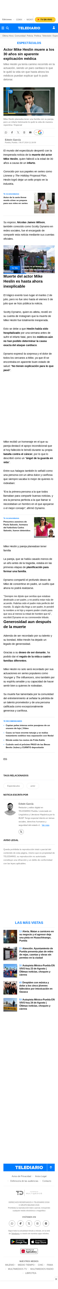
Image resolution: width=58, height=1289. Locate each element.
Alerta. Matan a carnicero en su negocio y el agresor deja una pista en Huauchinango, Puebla (36, 936)
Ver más (45, 825)
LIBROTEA (30, 1273)
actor (32, 786)
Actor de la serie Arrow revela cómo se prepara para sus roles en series (15, 200)
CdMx (19, 19)
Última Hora (8, 36)
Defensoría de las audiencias (24, 1181)
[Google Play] (19, 1242)
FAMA (50, 1265)
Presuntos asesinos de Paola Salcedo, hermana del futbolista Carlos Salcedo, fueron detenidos (16, 526)
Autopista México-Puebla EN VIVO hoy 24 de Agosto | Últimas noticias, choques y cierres (37, 1004)
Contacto (46, 1181)
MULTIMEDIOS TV (17, 1269)
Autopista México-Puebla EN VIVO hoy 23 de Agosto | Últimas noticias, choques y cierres (37, 970)
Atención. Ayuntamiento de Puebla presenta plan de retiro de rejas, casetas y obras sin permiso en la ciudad (36, 953)
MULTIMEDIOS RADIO (42, 1269)
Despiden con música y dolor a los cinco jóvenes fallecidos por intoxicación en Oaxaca (35, 987)
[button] (6, 132)
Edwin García (13, 139)
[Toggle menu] (2, 28)
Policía (30, 36)
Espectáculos (13, 786)
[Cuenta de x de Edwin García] (21, 831)
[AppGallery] (29, 1251)
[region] (29, 7)
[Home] (29, 28)
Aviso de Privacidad (21, 1176)
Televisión (46, 36)
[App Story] (39, 1242)
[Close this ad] (56, 1279)
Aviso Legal (40, 1176)
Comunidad (20, 36)
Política (37, 36)
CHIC (40, 1265)
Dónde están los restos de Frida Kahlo (25, 740)
